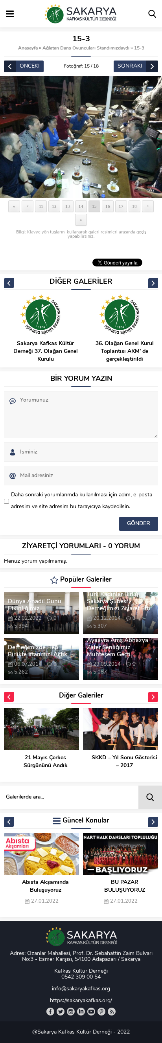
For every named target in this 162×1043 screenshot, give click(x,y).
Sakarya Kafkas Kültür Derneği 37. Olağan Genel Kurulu (45, 351)
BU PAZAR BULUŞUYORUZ (124, 886)
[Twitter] (60, 1011)
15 (94, 206)
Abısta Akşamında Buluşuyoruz (45, 886)
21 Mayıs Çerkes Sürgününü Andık (46, 762)
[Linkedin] (81, 1011)
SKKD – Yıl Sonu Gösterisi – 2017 (124, 762)
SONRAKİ (130, 66)
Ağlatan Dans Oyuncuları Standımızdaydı (85, 48)
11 (41, 206)
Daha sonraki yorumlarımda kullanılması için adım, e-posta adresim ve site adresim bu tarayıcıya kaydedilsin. (81, 501)
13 (67, 206)
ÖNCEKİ (30, 66)
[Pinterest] (101, 1011)
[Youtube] (91, 1011)
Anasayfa (28, 48)
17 (121, 206)
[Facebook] (50, 1011)
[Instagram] (71, 1011)
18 (134, 206)
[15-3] (81, 137)
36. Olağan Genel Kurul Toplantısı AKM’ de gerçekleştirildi (125, 351)
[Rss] (112, 1011)
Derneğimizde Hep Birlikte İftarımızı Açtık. (38, 651)
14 (81, 206)
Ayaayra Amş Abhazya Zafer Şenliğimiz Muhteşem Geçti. (117, 648)
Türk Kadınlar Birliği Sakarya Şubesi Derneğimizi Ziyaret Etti (118, 602)
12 (54, 206)
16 (107, 206)
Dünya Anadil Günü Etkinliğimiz (34, 605)
